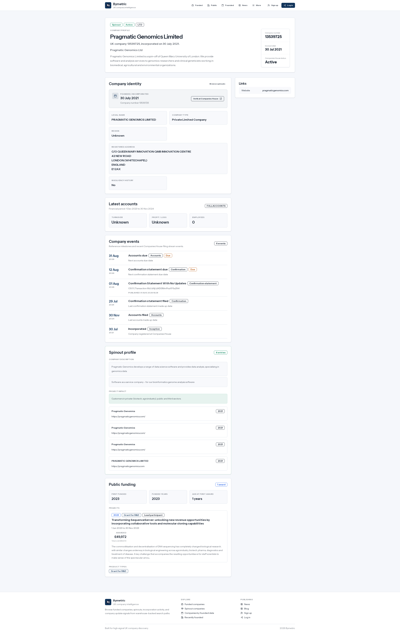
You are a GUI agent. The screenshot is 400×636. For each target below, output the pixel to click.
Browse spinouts (217, 84)
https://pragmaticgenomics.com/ (128, 416)
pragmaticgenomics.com (275, 90)
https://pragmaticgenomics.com (128, 466)
